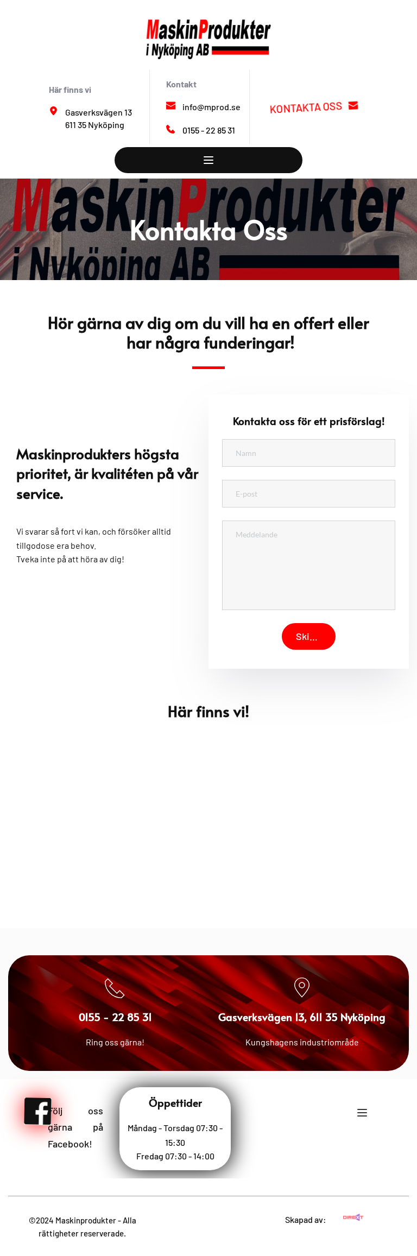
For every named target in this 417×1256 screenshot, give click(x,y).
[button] (208, 160)
